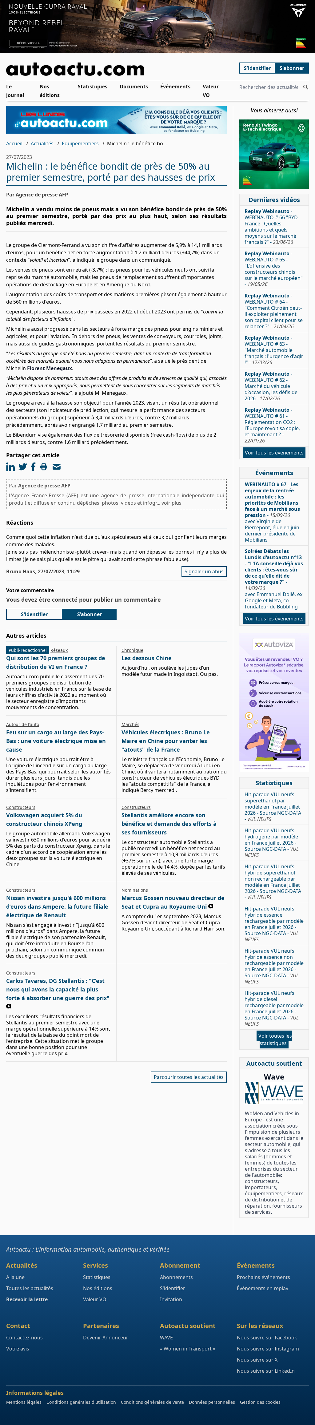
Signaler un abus (204, 571)
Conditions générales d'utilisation (81, 1402)
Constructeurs (20, 807)
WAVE (166, 1337)
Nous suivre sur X (257, 1359)
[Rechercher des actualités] (306, 87)
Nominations (135, 890)
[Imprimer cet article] (43, 466)
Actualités (42, 143)
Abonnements (176, 1277)
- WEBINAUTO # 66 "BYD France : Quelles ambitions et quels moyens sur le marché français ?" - (271, 226)
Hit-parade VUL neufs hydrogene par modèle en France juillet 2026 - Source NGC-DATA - (272, 842)
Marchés (130, 724)
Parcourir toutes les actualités (189, 1077)
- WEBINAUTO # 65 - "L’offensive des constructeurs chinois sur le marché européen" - (274, 269)
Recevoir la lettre (27, 1299)
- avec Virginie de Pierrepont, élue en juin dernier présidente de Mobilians (272, 512)
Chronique (132, 650)
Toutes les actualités (29, 1288)
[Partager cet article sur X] (22, 466)
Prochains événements (263, 1277)
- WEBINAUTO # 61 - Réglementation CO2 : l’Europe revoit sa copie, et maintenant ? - (272, 425)
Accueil (14, 143)
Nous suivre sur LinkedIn (266, 1370)
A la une (15, 1277)
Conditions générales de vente (152, 1402)
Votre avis (17, 1348)
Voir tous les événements (274, 452)
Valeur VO (211, 91)
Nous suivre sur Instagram (268, 1348)
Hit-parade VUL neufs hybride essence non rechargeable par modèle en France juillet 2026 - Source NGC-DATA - (274, 966)
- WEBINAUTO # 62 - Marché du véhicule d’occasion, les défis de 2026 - (271, 386)
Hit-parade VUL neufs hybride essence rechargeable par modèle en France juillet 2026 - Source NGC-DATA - (274, 924)
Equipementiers (80, 143)
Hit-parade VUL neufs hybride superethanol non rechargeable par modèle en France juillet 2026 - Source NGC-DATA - (273, 882)
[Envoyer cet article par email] (57, 467)
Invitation (171, 1299)
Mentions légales (24, 1402)
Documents (134, 86)
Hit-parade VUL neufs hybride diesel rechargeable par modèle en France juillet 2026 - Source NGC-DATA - (274, 1008)
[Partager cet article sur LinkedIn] (10, 466)
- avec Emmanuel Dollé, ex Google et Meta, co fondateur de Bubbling (274, 579)
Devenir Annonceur (105, 1337)
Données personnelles (212, 1402)
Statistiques (92, 86)
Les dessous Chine (147, 658)
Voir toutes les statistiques (275, 1039)
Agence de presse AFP (44, 485)
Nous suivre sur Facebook (267, 1337)
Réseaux (59, 650)
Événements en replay (262, 1288)
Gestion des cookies (260, 1402)
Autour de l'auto (22, 724)
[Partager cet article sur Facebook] (33, 466)
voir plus (171, 502)
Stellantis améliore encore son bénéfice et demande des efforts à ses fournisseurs (169, 823)
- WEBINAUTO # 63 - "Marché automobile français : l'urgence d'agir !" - (274, 350)
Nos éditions (50, 91)
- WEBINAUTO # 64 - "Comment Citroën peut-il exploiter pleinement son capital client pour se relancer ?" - (274, 311)
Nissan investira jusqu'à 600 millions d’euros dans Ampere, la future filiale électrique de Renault (57, 906)
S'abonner (292, 68)
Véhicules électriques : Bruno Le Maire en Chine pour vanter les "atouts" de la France (166, 741)
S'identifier (257, 68)
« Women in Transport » (187, 1348)
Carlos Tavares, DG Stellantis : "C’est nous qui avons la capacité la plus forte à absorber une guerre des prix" (58, 989)
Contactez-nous (24, 1337)
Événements (175, 86)
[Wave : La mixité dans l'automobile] (274, 1093)
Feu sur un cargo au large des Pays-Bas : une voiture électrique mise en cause (56, 741)
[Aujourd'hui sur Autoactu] (116, 69)
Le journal (15, 91)
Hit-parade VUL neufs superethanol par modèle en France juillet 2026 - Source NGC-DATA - (273, 806)
